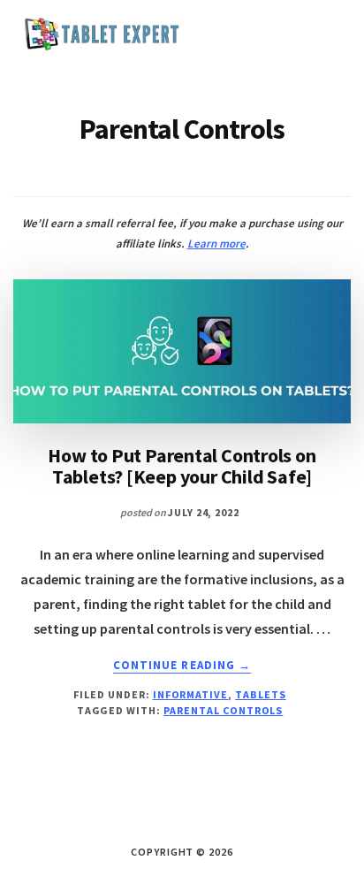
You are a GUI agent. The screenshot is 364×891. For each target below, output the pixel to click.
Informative (191, 694)
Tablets (260, 694)
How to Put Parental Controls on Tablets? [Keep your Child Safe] (181, 466)
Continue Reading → (182, 666)
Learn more (216, 243)
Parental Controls (223, 710)
